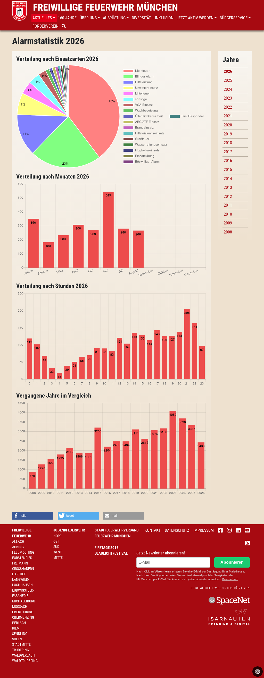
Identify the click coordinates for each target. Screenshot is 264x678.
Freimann (20, 563)
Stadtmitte (21, 644)
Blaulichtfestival (111, 553)
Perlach (19, 623)
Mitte (58, 557)
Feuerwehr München (112, 536)
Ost (56, 541)
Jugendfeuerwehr (69, 530)
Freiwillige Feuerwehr (21, 533)
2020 (228, 125)
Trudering (20, 650)
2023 (228, 98)
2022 (228, 107)
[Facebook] (220, 530)
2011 (228, 205)
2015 (228, 169)
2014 (228, 178)
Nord (57, 536)
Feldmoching (23, 552)
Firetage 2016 (107, 547)
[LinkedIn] (238, 530)
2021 (228, 116)
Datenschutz (177, 530)
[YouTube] (247, 530)
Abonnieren (232, 562)
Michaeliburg (23, 601)
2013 (228, 187)
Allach (18, 541)
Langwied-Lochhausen (22, 582)
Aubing (18, 547)
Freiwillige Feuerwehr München (105, 7)
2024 (228, 89)
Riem (16, 628)
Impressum (203, 530)
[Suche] (64, 26)
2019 (228, 134)
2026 (228, 71)
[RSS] (247, 543)
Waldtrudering (25, 661)
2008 (228, 232)
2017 (228, 151)
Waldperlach (23, 655)
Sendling (19, 634)
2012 (228, 196)
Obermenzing (23, 617)
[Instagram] (229, 530)
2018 (228, 142)
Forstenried (22, 558)
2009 (228, 223)
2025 (228, 80)
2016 (228, 160)
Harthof (19, 574)
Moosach (19, 606)
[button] (44, 18)
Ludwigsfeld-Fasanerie (23, 593)
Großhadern (23, 569)
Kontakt (153, 530)
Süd (56, 547)
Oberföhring (22, 612)
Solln (17, 639)
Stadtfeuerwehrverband (116, 530)
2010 (228, 214)
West (57, 552)
